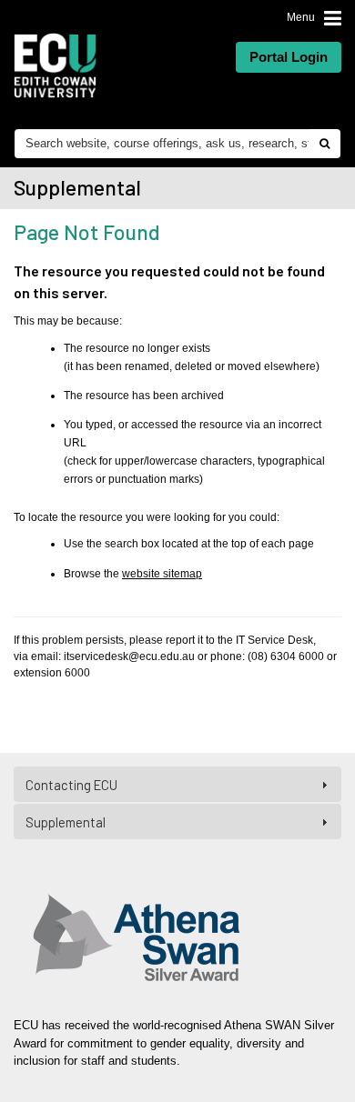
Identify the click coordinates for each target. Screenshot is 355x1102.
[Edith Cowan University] (55, 65)
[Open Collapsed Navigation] (332, 17)
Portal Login (288, 57)
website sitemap (162, 573)
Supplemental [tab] (65, 822)
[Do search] (324, 143)
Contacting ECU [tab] (71, 784)
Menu (301, 17)
